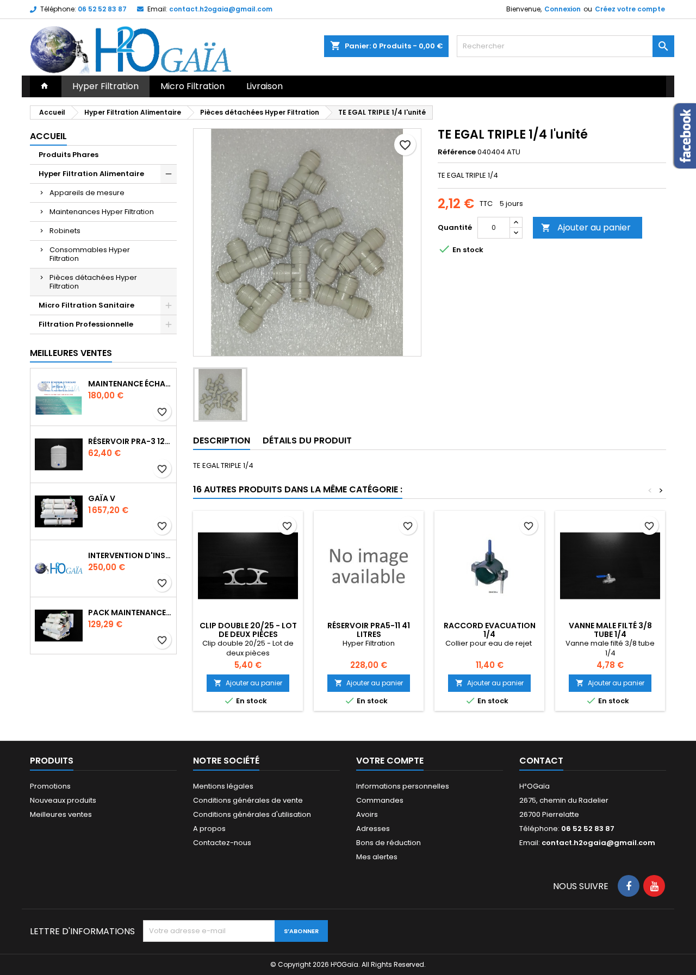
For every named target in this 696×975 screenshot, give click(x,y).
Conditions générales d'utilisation (252, 814)
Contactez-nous (222, 843)
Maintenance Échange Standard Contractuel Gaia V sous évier (130, 383)
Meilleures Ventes (71, 353)
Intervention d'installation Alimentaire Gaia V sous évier (130, 555)
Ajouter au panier (586, 227)
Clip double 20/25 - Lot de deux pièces (248, 630)
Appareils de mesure (87, 193)
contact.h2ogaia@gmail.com (220, 9)
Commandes (379, 800)
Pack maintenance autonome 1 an (130, 612)
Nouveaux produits (63, 800)
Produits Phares (68, 154)
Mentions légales (223, 786)
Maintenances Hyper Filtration (101, 212)
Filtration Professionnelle (86, 324)
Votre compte (390, 760)
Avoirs (367, 814)
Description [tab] (221, 440)
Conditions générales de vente (248, 800)
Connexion (562, 9)
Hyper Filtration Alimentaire (91, 173)
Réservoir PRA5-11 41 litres (368, 630)
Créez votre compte (630, 9)
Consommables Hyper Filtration (89, 254)
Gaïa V (101, 498)
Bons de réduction (388, 843)
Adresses (373, 828)
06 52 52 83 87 (102, 9)
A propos (209, 828)
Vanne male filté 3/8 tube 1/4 (610, 630)
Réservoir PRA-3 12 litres (130, 441)
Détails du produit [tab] (307, 440)
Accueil (48, 136)
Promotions (50, 786)
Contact (541, 760)
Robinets (64, 231)
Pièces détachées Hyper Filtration (93, 281)
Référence (457, 152)
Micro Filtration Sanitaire (86, 305)
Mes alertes (376, 857)
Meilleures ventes (61, 814)
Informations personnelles (402, 786)
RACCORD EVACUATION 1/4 (490, 630)
